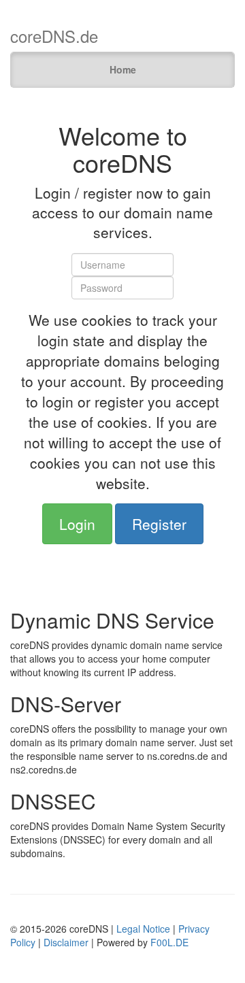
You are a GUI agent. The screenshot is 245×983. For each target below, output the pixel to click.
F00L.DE (169, 942)
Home (123, 69)
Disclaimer (66, 942)
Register (159, 524)
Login (77, 524)
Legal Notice (143, 928)
